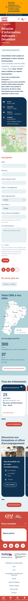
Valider (5, 260)
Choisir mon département (15, 14)
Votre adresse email (8, 179)
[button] (14, 138)
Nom (3, 162)
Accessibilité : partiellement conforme (14, 574)
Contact (14, 592)
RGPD (7, 245)
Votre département (8, 196)
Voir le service (11, 485)
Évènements (6, 24)
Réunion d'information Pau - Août (13, 404)
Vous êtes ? (5, 204)
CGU (14, 566)
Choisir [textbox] (5, 200)
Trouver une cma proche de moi (14, 368)
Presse (14, 578)
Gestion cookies (14, 585)
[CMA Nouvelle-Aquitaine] (4, 19)
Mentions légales (14, 582)
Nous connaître (8, 523)
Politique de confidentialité (14, 563)
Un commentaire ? (8, 226)
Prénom (4, 170)
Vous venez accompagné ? (10, 213)
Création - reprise (9, 284)
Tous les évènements (14, 424)
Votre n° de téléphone (9, 187)
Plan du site (14, 589)
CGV (14, 570)
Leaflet (25, 151)
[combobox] (14, 200)
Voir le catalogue (14, 505)
